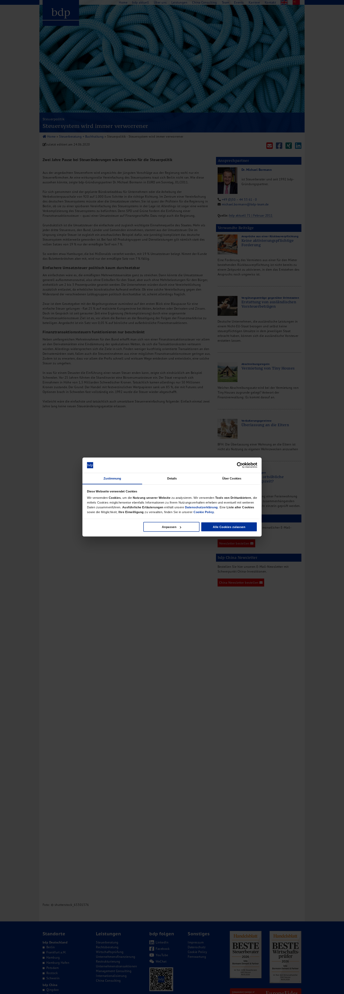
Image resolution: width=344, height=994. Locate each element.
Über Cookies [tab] (231, 478)
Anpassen (169, 527)
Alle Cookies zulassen (229, 527)
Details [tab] (172, 478)
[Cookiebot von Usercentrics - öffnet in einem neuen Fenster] (239, 465)
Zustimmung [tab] (112, 478)
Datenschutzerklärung (201, 507)
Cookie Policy (204, 512)
